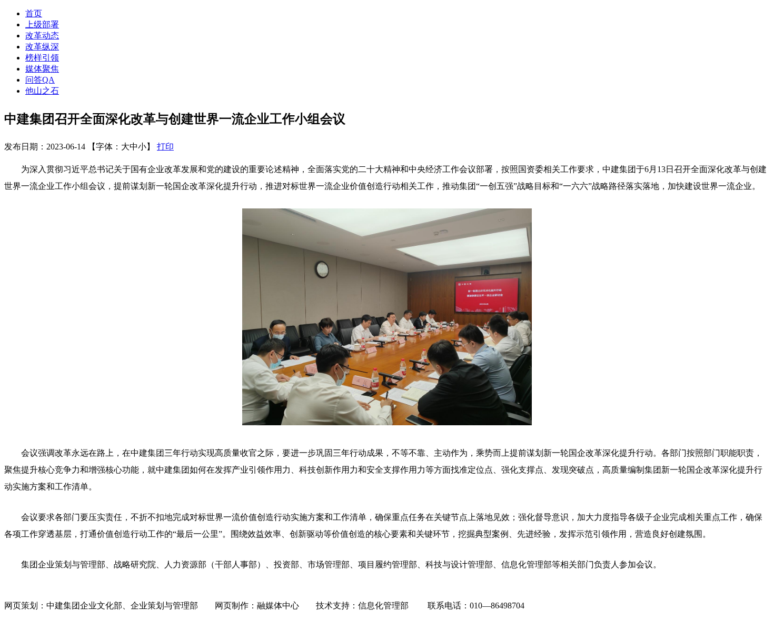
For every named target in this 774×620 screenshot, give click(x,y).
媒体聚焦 (42, 68)
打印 (165, 146)
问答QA (40, 79)
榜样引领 (42, 57)
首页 (33, 13)
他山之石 (42, 90)
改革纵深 (42, 46)
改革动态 (42, 35)
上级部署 (42, 24)
